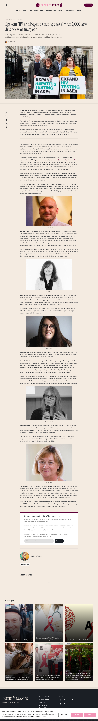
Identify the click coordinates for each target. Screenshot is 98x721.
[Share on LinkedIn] (6, 119)
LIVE (41, 10)
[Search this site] (6, 5)
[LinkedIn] (60, 703)
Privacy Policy (43, 702)
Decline (77, 714)
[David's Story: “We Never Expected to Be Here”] (79, 623)
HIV (6, 19)
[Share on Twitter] (6, 112)
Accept (89, 714)
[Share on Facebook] (6, 116)
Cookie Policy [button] (13, 716)
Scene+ (60, 10)
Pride (30, 10)
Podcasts (79, 10)
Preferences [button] (44, 716)
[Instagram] (64, 703)
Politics (24, 10)
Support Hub (42, 708)
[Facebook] (60, 699)
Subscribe (89, 5)
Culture (36, 10)
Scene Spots (70, 10)
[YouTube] (72, 699)
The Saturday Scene (50, 10)
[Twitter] (64, 699)
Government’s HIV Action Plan (67, 160)
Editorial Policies (44, 699)
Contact (51, 708)
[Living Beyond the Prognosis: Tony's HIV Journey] (19, 623)
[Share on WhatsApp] (6, 123)
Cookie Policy (43, 705)
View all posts (25, 564)
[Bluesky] (68, 699)
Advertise (48, 697)
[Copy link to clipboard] (6, 126)
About (40, 697)
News (17, 10)
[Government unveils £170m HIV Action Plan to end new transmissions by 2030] (49, 623)
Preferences (64, 714)
